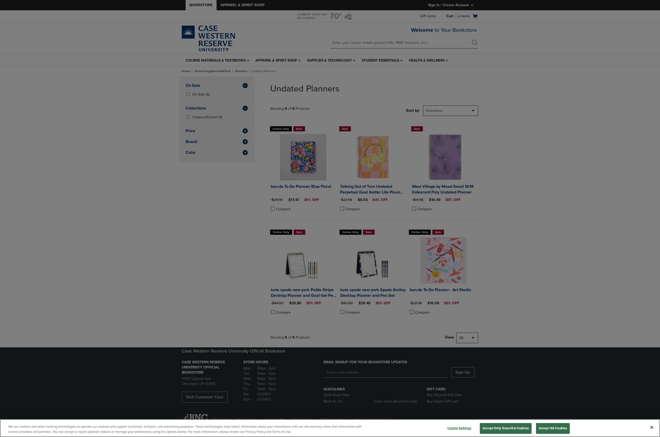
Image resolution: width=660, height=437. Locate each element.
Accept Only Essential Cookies (506, 428)
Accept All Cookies (553, 428)
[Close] (651, 427)
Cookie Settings (459, 428)
